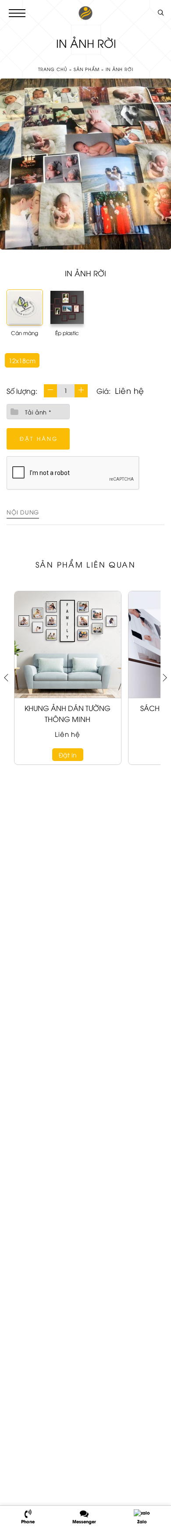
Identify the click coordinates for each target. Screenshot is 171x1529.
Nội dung (23, 512)
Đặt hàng (39, 438)
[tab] (23, 513)
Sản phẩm (87, 69)
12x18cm (22, 360)
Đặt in (68, 754)
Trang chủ (53, 69)
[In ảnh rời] (85, 164)
